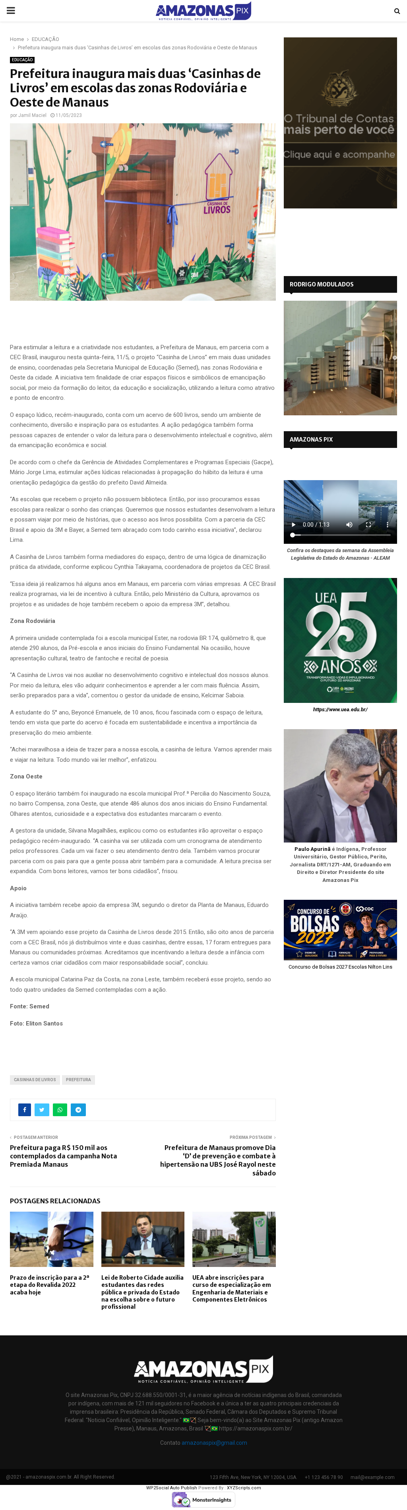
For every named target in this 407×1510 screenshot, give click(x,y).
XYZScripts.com (244, 1488)
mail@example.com (373, 1477)
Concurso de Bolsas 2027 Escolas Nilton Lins (340, 967)
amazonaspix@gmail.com (214, 1443)
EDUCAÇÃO (22, 60)
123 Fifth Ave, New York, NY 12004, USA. (253, 1477)
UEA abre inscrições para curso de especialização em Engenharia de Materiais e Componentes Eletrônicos (231, 1288)
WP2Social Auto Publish (171, 1488)
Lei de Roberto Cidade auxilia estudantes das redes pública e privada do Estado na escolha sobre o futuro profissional (142, 1292)
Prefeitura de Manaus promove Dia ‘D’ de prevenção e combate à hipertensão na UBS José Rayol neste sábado (218, 1160)
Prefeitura (78, 1080)
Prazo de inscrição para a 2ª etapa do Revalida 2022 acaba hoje (49, 1285)
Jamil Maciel (32, 115)
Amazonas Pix (311, 439)
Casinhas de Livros (35, 1080)
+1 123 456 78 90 (324, 1477)
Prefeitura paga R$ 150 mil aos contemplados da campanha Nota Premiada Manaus (63, 1156)
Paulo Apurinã (313, 849)
